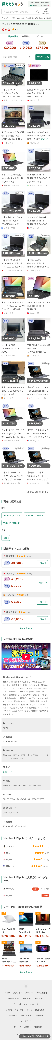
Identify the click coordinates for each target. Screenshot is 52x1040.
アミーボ (17, 1004)
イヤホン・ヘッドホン (15, 1010)
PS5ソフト (39, 998)
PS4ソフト (27, 998)
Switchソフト (14, 998)
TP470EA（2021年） (12, 515)
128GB (6, 538)
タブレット (17, 993)
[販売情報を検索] (29, 57)
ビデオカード (25, 1015)
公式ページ (7, 772)
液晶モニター (40, 1010)
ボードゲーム (26, 1021)
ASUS (30, 18)
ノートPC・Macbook (15, 18)
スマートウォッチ (31, 1004)
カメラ (29, 1010)
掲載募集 (38, 1027)
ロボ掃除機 (39, 1015)
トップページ (15, 1027)
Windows (39, 18)
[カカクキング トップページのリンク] (3, 18)
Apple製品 (12, 1015)
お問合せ (28, 1027)
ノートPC (29, 993)
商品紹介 (26, 36)
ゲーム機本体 (41, 993)
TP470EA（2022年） (34, 515)
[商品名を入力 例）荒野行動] (37, 11)
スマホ (7, 993)
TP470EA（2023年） (12, 523)
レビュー (38, 36)
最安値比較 (13, 36)
